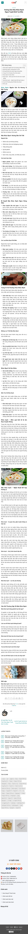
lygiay (18, 795)
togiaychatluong (5, 807)
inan (20, 790)
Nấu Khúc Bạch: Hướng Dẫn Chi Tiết (11, 69)
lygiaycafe (10, 798)
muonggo (9, 800)
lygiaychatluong (17, 798)
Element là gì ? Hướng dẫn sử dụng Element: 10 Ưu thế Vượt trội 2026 (14, 741)
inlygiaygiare (17, 793)
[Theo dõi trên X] (14, 868)
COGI (9, 53)
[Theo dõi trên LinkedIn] (19, 868)
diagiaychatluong (17, 781)
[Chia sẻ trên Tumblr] (22, 698)
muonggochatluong (17, 800)
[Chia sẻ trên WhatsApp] (6, 698)
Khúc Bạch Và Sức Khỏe (8, 75)
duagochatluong (22, 783)
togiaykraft (18, 807)
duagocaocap (15, 783)
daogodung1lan (5, 781)
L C (19, 16)
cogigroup (14, 705)
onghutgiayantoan (20, 802)
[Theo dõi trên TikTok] (12, 868)
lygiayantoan (4, 798)
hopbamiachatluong (6, 788)
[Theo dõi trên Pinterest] (16, 868)
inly (23, 790)
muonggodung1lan (5, 802)
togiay (21, 805)
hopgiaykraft (9, 790)
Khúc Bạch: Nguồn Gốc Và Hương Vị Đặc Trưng (14, 67)
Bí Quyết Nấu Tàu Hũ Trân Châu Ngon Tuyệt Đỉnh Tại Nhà (7, 722)
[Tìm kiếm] (25, 2)
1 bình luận (8, 748)
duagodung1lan (5, 785)
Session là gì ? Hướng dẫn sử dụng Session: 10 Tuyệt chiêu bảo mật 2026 (15, 746)
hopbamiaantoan (18, 785)
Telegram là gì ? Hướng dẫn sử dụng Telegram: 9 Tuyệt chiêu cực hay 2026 (15, 752)
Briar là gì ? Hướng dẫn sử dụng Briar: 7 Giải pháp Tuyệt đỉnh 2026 (15, 736)
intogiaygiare (13, 795)
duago (9, 783)
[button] (2, 2)
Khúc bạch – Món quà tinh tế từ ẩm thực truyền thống (14, 77)
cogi (7, 778)
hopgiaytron (15, 790)
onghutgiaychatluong (6, 805)
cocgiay (3, 778)
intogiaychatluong (5, 795)
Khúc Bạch (4, 87)
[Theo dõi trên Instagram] (9, 868)
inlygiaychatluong (9, 793)
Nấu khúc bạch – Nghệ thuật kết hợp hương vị (13, 80)
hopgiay (3, 790)
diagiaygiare (4, 783)
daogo (16, 778)
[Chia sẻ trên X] (11, 698)
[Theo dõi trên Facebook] (7, 868)
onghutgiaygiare (15, 805)
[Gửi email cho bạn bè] (14, 698)
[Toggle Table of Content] (23, 65)
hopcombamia (22, 788)
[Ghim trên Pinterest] (16, 698)
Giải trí (3, 767)
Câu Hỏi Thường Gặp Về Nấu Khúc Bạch (12, 82)
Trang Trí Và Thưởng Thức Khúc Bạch (11, 73)
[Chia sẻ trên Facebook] (8, 698)
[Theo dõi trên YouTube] (21, 868)
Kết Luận (5, 83)
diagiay (10, 781)
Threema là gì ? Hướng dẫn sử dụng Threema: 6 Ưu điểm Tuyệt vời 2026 (14, 757)
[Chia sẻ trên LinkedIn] (19, 698)
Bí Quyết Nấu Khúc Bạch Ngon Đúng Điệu (12, 71)
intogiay (23, 793)
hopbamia (11, 785)
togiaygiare (12, 807)
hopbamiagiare (14, 788)
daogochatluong (22, 778)
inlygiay (3, 793)
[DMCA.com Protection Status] (14, 931)
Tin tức (14, 7)
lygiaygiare (4, 800)
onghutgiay (13, 802)
